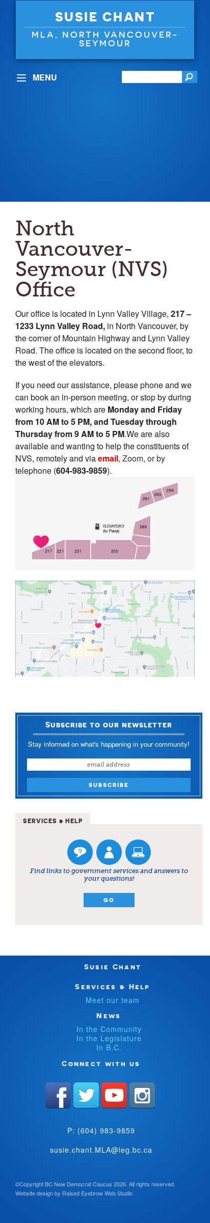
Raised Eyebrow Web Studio (97, 1193)
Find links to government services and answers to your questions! (109, 875)
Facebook (58, 1095)
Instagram (142, 1095)
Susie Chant (105, 16)
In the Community (109, 1029)
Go (109, 900)
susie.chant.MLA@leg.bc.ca (101, 1150)
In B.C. (109, 1047)
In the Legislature (109, 1038)
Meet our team (113, 1000)
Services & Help (112, 986)
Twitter (86, 1095)
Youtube (114, 1095)
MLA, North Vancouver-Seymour (105, 39)
